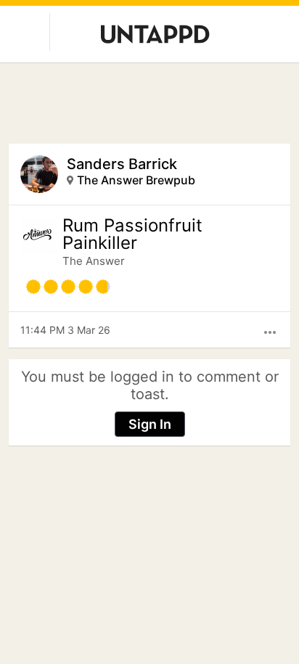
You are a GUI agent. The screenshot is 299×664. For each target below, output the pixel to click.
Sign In (149, 424)
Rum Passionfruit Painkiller (132, 234)
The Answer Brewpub (136, 180)
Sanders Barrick (122, 164)
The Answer (93, 261)
